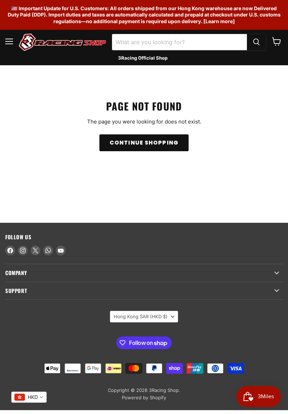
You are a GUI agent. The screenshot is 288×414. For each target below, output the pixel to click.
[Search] (256, 42)
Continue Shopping (144, 143)
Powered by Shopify (144, 397)
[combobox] (29, 397)
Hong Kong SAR (141, 316)
